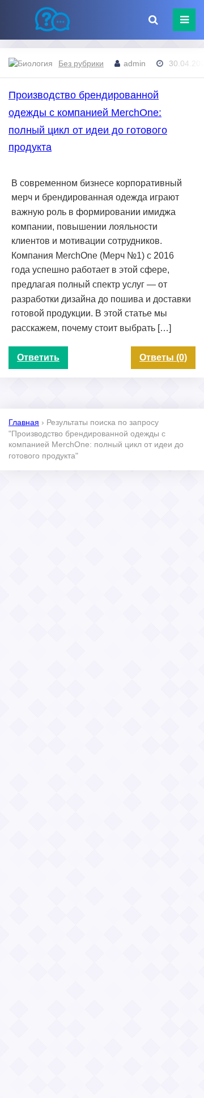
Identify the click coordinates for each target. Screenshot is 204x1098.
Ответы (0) (163, 357)
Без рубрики (81, 63)
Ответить (38, 357)
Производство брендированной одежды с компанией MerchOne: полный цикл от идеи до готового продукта (87, 121)
